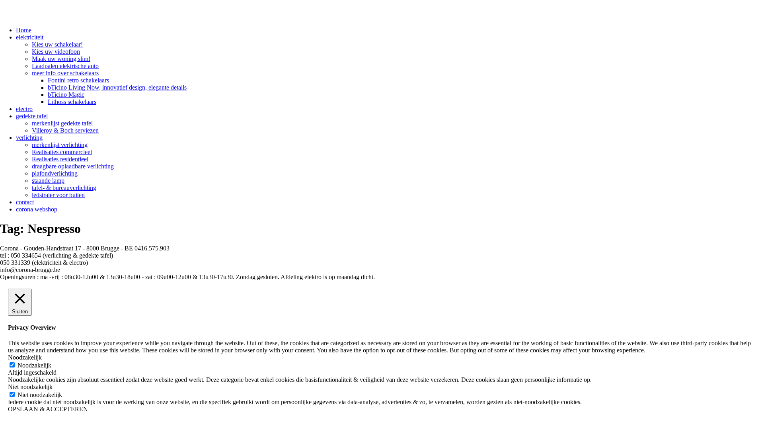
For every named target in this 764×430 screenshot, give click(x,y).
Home (23, 30)
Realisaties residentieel (60, 159)
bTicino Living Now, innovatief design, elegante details (117, 87)
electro (24, 109)
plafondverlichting (55, 173)
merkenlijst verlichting (60, 144)
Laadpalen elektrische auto (65, 66)
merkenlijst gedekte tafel (62, 123)
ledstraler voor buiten (58, 195)
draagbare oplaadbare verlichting (73, 166)
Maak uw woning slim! (61, 58)
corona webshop (36, 209)
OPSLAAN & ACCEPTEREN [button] (48, 409)
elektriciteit (29, 37)
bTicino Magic (66, 94)
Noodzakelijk (34, 365)
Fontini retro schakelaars (78, 80)
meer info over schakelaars (65, 73)
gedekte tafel (32, 116)
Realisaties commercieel (62, 152)
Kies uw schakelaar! (57, 44)
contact (25, 202)
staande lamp (48, 180)
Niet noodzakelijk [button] (30, 386)
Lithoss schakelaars (72, 101)
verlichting (29, 137)
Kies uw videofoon (56, 51)
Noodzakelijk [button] (25, 357)
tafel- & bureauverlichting (64, 187)
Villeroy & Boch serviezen (65, 130)
